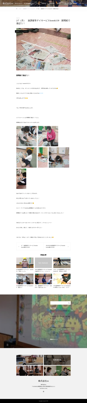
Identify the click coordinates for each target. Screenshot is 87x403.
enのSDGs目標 (74, 3)
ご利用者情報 (51, 3)
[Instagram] (43, 391)
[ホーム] (16, 8)
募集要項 (59, 3)
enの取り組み (66, 3)
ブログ (37, 3)
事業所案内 (44, 3)
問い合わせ (82, 3)
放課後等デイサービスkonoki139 (22, 31)
